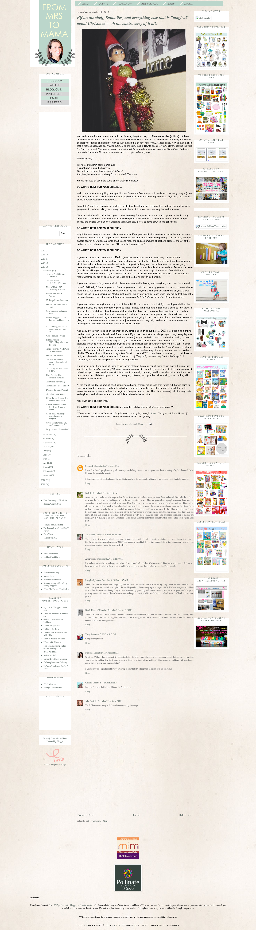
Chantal (88, 683)
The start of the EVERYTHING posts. (57, 281)
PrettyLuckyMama (93, 580)
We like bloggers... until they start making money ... (57, 320)
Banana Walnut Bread (52, 504)
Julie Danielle (90, 701)
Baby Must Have (149, 3)
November (48, 434)
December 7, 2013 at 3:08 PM (105, 683)
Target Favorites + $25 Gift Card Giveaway (57, 350)
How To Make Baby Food (54, 639)
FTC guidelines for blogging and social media (73, 905)
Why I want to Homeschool (57, 429)
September (48, 442)
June (45, 455)
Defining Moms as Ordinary (55, 662)
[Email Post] (150, 424)
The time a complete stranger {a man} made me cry (57, 362)
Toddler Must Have (52, 557)
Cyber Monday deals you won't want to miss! (56, 424)
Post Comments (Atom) (98, 821)
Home (85, 3)
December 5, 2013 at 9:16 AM (105, 493)
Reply (87, 483)
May (45, 459)
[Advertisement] (135, 786)
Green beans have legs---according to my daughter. (56, 416)
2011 (43, 484)
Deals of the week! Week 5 (57, 390)
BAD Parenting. (50, 652)
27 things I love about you (57, 300)
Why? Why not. (50, 684)
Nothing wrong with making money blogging (55, 584)
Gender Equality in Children (55, 659)
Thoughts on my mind (55, 394)
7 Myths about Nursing (53, 525)
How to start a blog (51, 572)
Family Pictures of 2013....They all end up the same (57, 342)
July (45, 450)
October (47, 438)
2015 (43, 259)
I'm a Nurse (48, 534)
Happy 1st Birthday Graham (54, 294)
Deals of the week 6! (54, 355)
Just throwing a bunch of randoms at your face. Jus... (56, 329)
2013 (43, 267)
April (45, 463)
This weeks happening (55, 382)
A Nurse (188, 3)
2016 (43, 255)
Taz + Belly (90, 534)
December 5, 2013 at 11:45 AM (115, 580)
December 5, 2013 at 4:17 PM (103, 634)
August (46, 446)
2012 (43, 480)
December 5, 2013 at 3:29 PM (119, 610)
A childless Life (50, 655)
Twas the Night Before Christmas (55, 275)
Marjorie (88, 653)
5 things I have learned (53, 687)
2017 (43, 251)
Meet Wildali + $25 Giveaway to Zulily (55, 288)
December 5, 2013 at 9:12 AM (106, 466)
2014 (43, 263)
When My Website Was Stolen (56, 589)
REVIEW (171, 3)
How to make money (52, 579)
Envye (116, 925)
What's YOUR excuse (53, 642)
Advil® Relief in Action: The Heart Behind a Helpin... (56, 407)
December (47, 270)
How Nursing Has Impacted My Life (55, 376)
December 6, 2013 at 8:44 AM (106, 653)
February (47, 471)
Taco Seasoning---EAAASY (55, 500)
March (46, 467)
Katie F (88, 493)
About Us (103, 3)
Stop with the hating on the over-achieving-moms (55, 647)
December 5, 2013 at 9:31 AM (108, 534)
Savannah (89, 466)
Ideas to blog (49, 576)
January (46, 475)
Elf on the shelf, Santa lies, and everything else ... (57, 399)
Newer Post (86, 815)
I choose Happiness (52, 625)
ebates (153, 413)
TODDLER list (125, 3)
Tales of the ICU (50, 538)
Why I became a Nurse (55, 336)
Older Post (185, 815)
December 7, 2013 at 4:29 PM (110, 701)
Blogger (60, 741)
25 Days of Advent (51, 629)
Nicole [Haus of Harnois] (95, 610)
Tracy (87, 634)
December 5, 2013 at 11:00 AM (110, 559)
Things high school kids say (57, 386)
